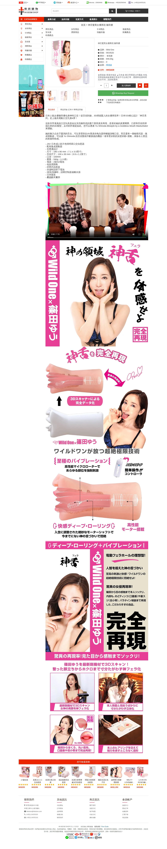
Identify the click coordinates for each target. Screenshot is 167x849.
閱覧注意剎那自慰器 (90, 781)
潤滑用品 (28, 46)
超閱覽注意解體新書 (116, 781)
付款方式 (92, 814)
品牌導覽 (60, 811)
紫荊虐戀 (97, 826)
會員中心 (125, 805)
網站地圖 (92, 817)
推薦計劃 (60, 814)
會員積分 (93, 19)
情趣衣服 (28, 50)
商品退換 (125, 817)
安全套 (27, 42)
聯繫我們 (107, 19)
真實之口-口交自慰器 (37, 781)
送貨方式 (79, 19)
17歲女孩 (24, 780)
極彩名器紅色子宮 (103, 781)
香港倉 (109, 65)
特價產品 (28, 59)
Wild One (110, 50)
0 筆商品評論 (111, 100)
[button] (32, 19)
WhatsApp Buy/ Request (124, 93)
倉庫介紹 (52, 19)
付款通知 (60, 805)
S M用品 (27, 33)
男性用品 (28, 24)
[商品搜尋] (112, 11)
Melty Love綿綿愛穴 (129, 781)
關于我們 (92, 805)
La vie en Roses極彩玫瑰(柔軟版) (142, 781)
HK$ (41, 3)
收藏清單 (125, 811)
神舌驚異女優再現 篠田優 (100, 25)
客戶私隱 (92, 811)
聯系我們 (60, 817)
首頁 (83, 25)
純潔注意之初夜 (50, 781)
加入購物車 (126, 85)
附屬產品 (28, 55)
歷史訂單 (125, 808)
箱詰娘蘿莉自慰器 (64, 781)
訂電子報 (125, 814)
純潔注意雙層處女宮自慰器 (77, 781)
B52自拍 (90, 826)
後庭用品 (28, 37)
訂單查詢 (60, 808)
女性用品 (28, 28)
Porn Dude (105, 826)
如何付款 (65, 19)
